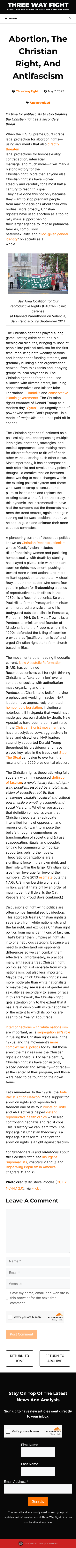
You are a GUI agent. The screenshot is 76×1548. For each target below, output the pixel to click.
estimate (46, 877)
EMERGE (54, 1544)
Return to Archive (54, 1358)
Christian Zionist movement (37, 727)
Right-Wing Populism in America (31, 1167)
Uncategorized (40, 102)
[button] (70, 19)
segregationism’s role (53, 1032)
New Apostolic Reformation (40, 663)
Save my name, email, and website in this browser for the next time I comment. (39, 1298)
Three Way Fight (38, 5)
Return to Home (19, 1358)
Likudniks (33, 393)
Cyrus (31, 408)
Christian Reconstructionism (43, 543)
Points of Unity (54, 1107)
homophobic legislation (24, 707)
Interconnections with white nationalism (37, 1027)
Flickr (36, 1188)
